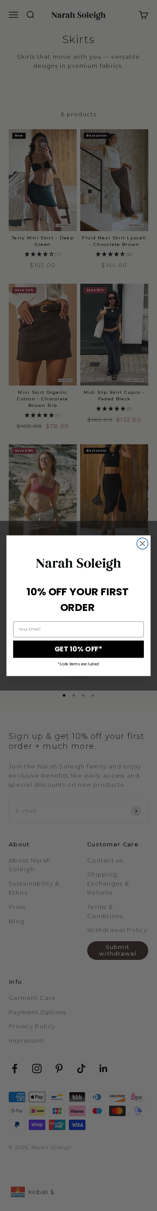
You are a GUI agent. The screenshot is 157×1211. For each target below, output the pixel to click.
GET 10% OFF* (78, 649)
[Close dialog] (142, 543)
